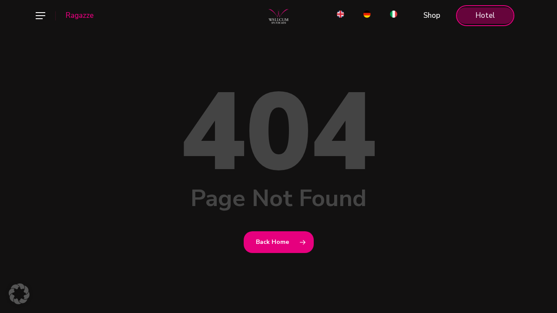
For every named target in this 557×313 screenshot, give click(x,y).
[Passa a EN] (340, 16)
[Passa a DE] (367, 16)
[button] (40, 15)
